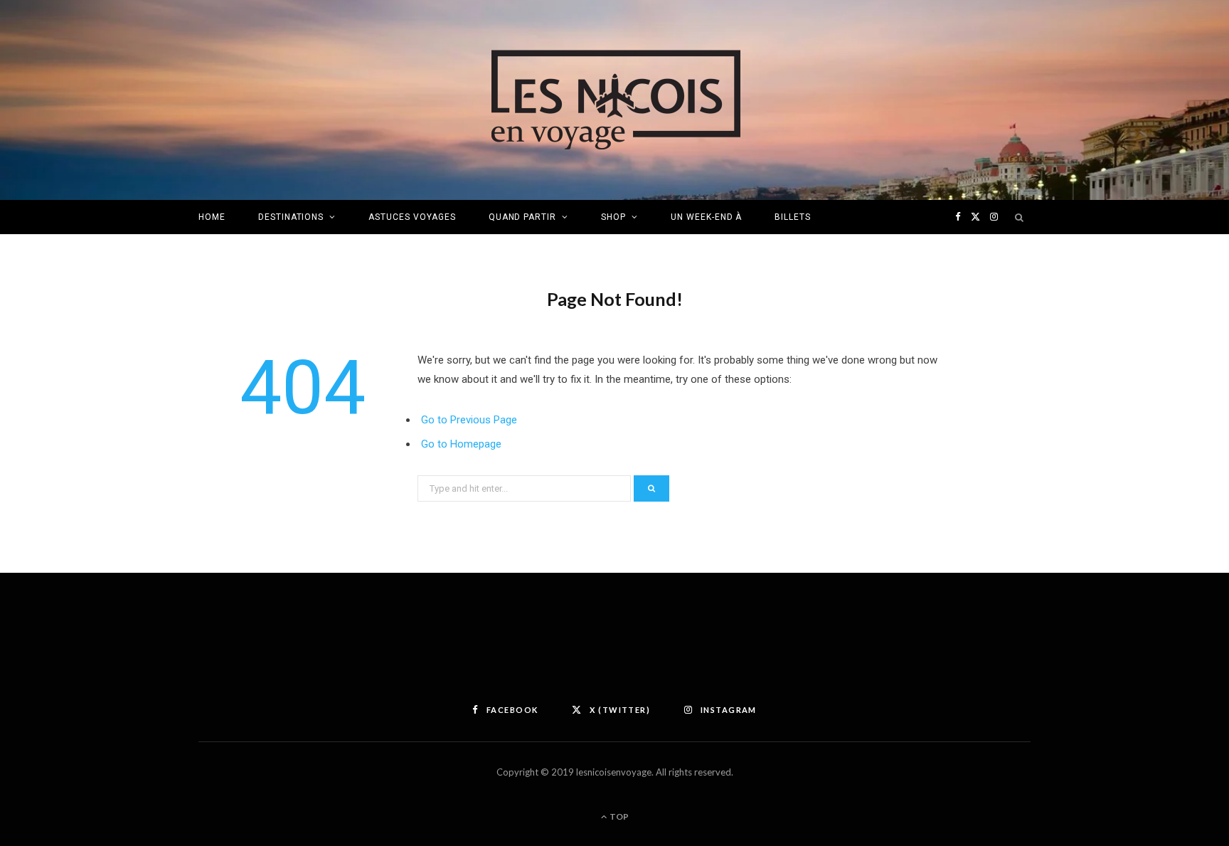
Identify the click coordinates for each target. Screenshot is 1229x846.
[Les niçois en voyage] (614, 100)
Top (618, 816)
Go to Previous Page (469, 419)
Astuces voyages (411, 217)
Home (211, 217)
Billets (793, 217)
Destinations (291, 217)
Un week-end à (706, 217)
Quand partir (523, 217)
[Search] (1020, 217)
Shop (613, 217)
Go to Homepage (461, 444)
